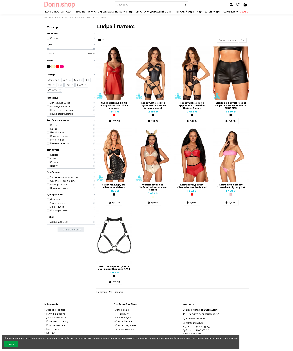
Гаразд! (11, 344)
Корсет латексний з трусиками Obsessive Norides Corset (192, 105)
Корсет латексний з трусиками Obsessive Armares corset (153, 105)
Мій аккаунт (121, 313)
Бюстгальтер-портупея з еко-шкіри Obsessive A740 (114, 267)
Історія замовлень (125, 329)
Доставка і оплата (56, 317)
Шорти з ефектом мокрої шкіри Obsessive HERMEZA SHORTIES (231, 105)
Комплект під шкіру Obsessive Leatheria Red (191, 186)
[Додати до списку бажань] (129, 51)
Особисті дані (123, 317)
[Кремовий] (153, 197)
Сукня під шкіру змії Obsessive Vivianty (114, 186)
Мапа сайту (52, 329)
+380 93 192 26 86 (195, 318)
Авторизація (122, 309)
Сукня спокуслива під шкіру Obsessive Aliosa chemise (114, 105)
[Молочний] (53, 66)
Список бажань (123, 321)
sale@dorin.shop (194, 323)
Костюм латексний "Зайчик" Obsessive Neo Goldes (153, 187)
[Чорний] (153, 115)
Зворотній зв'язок (55, 309)
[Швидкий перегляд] (129, 56)
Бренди (50, 332)
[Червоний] (114, 115)
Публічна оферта (55, 313)
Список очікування (125, 325)
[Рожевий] (231, 194)
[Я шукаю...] (185, 4)
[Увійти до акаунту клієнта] (231, 5)
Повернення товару (57, 321)
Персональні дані (55, 325)
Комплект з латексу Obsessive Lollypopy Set (231, 186)
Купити (116, 120)
